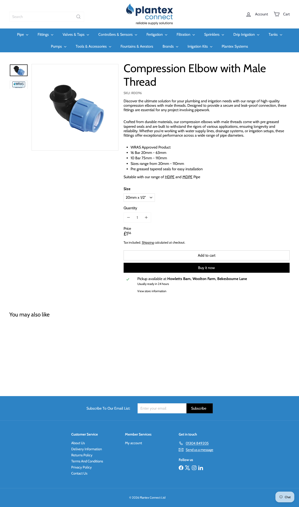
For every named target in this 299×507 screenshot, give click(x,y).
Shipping (148, 242)
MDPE (187, 177)
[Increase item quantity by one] (146, 218)
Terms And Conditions (87, 461)
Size (127, 189)
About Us (78, 443)
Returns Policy (82, 455)
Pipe (21, 34)
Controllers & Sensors (116, 34)
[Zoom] (75, 107)
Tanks (274, 34)
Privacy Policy (81, 467)
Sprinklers (212, 34)
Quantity (130, 208)
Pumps (57, 46)
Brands (169, 46)
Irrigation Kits (198, 46)
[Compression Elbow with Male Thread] (30, 353)
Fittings (44, 34)
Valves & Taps (74, 34)
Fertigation (155, 34)
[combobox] (46, 17)
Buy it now (206, 268)
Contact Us (79, 473)
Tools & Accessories (92, 46)
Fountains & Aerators (137, 46)
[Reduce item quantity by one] (129, 218)
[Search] (78, 17)
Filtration (184, 34)
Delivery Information (86, 449)
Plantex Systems (235, 46)
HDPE (169, 177)
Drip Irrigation (244, 34)
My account (133, 443)
